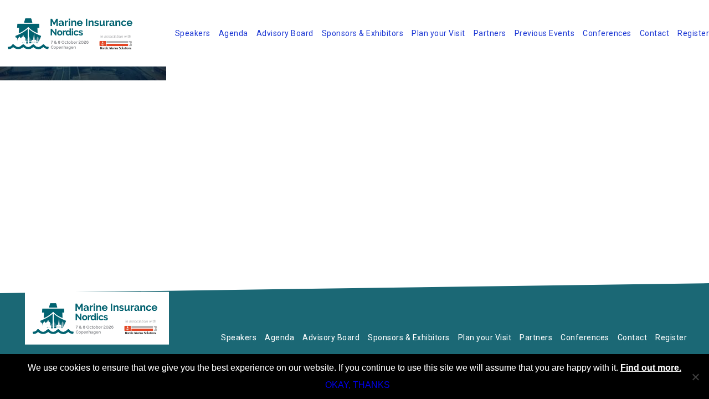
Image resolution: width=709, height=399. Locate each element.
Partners (490, 33)
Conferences (607, 33)
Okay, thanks (357, 385)
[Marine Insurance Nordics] (97, 318)
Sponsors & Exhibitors (363, 33)
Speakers (192, 33)
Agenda (233, 33)
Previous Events (545, 33)
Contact (655, 33)
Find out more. (650, 367)
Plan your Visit (438, 33)
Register (693, 33)
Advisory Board (285, 33)
